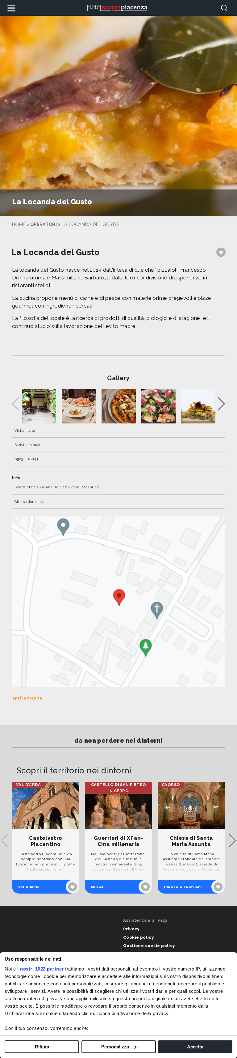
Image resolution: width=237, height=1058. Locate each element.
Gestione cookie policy (149, 945)
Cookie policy (138, 937)
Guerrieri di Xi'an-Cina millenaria (118, 841)
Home (19, 224)
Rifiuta (42, 1046)
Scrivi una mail (27, 445)
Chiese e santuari (183, 887)
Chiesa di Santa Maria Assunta (191, 841)
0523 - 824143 (26, 459)
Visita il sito (25, 430)
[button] (221, 404)
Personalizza (115, 1046)
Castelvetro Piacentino (45, 841)
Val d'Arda (29, 887)
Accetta (195, 1046)
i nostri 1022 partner (40, 968)
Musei (97, 887)
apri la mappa (27, 698)
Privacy (131, 929)
